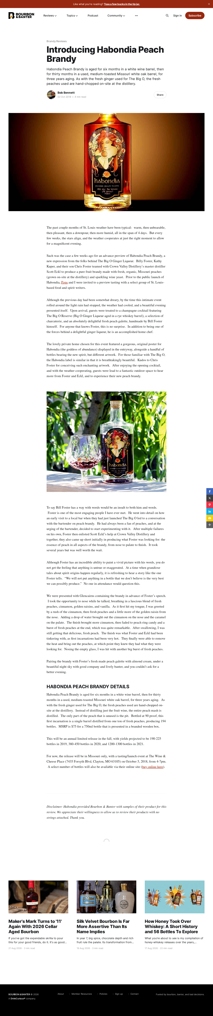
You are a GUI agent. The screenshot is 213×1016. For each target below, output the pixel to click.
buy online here (152, 766)
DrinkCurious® (18, 998)
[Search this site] (167, 15)
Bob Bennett (66, 92)
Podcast (93, 15)
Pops (64, 282)
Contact (134, 994)
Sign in (177, 15)
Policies (103, 994)
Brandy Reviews (57, 41)
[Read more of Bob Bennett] (51, 94)
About (61, 994)
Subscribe (195, 15)
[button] (209, 491)
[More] (136, 15)
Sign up (119, 994)
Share (160, 94)
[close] (209, 4)
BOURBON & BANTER (19, 994)
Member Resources (82, 994)
